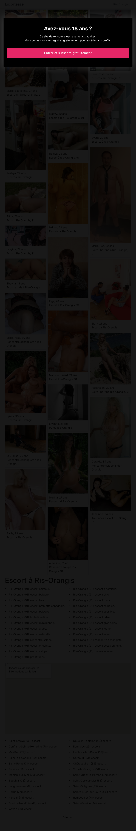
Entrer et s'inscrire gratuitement (68, 53)
